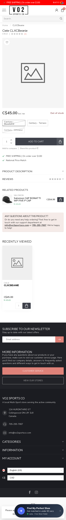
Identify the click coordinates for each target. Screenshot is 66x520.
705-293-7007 (39, 225)
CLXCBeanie (18, 25)
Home (5, 25)
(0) (25, 34)
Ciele (5, 34)
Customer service (33, 370)
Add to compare (9, 148)
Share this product (28, 148)
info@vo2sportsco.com (17, 225)
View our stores (33, 380)
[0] (62, 10)
